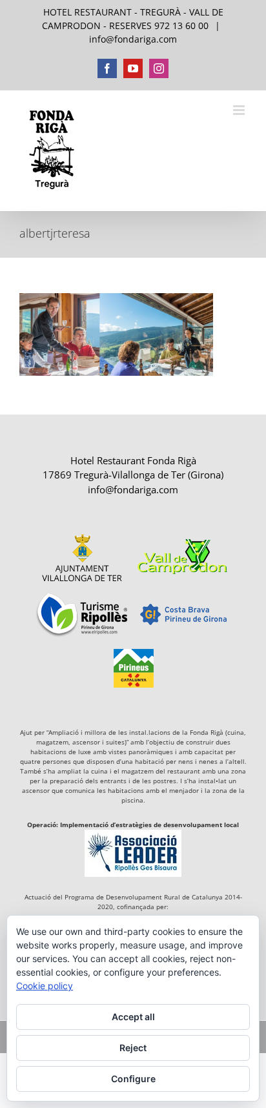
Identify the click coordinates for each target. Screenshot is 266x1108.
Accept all (133, 1016)
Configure (133, 1078)
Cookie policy (44, 985)
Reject (133, 1047)
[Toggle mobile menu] (240, 110)
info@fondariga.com (133, 39)
